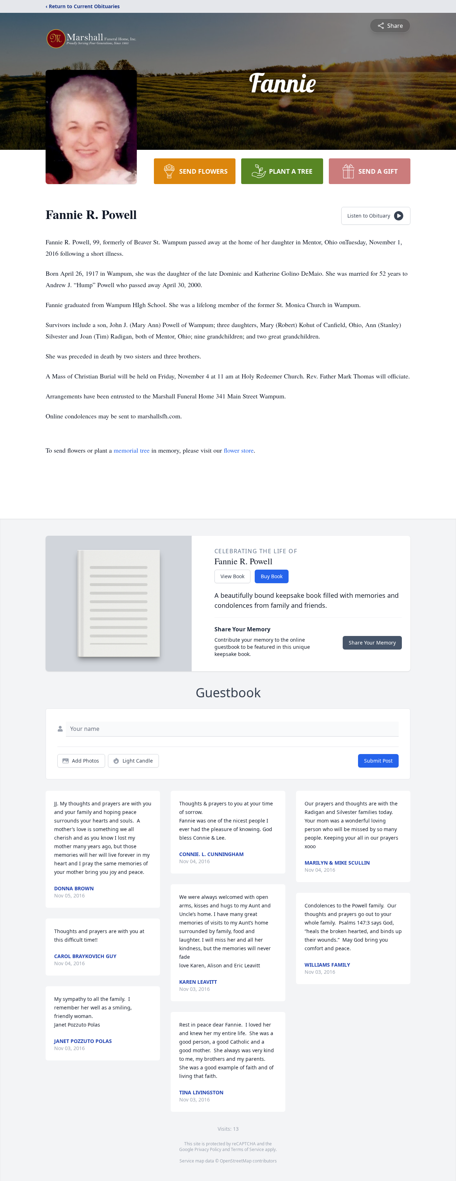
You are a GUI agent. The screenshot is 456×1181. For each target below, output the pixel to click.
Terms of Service (247, 1149)
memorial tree (132, 450)
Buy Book (272, 576)
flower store (239, 450)
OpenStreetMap (236, 1161)
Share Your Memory (372, 642)
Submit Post (378, 760)
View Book (232, 576)
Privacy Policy (208, 1149)
